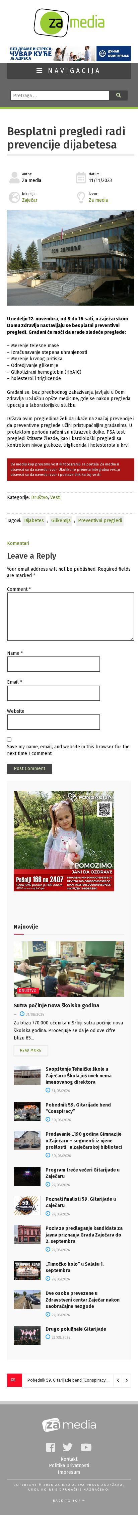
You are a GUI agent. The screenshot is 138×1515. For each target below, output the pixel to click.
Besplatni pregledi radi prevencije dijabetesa (66, 138)
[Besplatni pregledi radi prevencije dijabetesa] (70, 258)
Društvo (39, 497)
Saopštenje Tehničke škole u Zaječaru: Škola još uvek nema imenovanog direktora (79, 1075)
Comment (19, 589)
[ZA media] (69, 36)
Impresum (69, 1472)
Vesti (55, 497)
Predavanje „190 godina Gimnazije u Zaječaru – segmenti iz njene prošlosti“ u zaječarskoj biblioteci (84, 1140)
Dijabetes (34, 520)
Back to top (67, 1501)
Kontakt (69, 1459)
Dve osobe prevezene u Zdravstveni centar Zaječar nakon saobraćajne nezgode (83, 1299)
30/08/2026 (61, 1120)
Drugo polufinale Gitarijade (76, 1329)
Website (15, 711)
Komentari (18, 543)
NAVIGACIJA (72, 71)
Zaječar (30, 200)
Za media (98, 200)
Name (15, 653)
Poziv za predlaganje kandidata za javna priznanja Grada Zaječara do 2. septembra (84, 1234)
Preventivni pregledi (100, 520)
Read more (31, 1050)
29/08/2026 (60, 1185)
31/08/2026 (34, 1015)
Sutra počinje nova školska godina (56, 1005)
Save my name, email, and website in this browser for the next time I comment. (68, 750)
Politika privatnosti (69, 1465)
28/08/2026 (60, 1338)
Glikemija (61, 520)
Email (14, 682)
